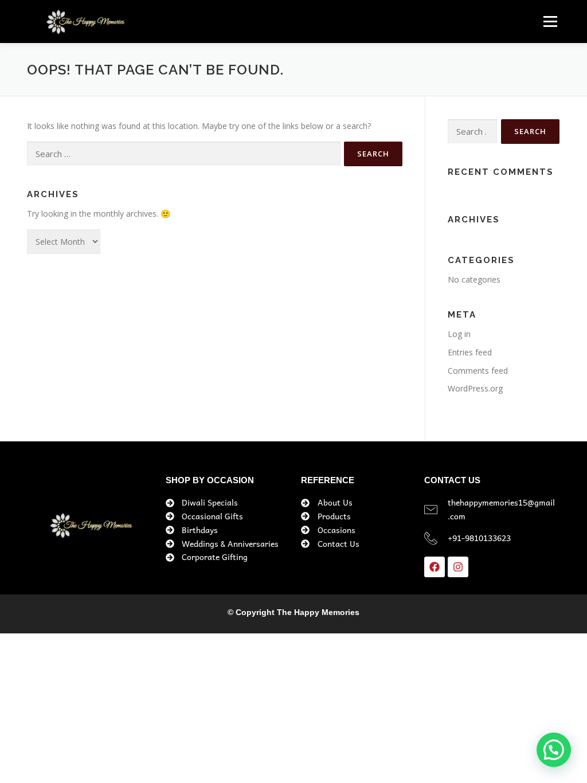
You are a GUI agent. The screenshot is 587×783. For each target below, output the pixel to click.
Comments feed (478, 370)
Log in (459, 333)
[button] (554, 750)
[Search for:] (184, 154)
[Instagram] (458, 567)
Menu (550, 21)
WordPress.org (475, 388)
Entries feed (470, 352)
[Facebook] (434, 567)
